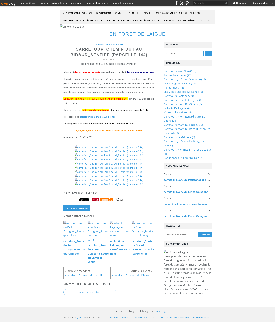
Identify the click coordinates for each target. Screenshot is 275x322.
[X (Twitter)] (182, 3)
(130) (180, 71)
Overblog (160, 311)
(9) (183, 91)
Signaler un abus (140, 317)
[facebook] (177, 3)
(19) (185, 79)
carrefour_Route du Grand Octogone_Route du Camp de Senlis (202, 192)
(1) (185, 158)
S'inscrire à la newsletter (76, 208)
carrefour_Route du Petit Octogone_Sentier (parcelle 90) (197, 180)
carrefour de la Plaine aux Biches (98, 116)
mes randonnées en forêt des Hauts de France (92, 13)
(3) (184, 125)
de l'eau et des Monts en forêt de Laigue (133, 20)
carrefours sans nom (109, 44)
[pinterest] (187, 3)
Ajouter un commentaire (89, 292)
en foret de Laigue (137, 34)
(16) (174, 87)
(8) (179, 96)
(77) (177, 75)
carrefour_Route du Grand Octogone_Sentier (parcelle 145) (199, 216)
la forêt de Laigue (139, 13)
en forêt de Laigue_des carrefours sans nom (190, 204)
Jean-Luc (81, 317)
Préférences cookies (202, 317)
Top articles (114, 317)
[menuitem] (92, 13)
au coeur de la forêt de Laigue (82, 20)
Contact (206, 20)
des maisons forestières (180, 20)
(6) (183, 104)
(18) (180, 83)
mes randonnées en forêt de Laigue (178, 13)
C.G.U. (154, 317)
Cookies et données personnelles (174, 317)
